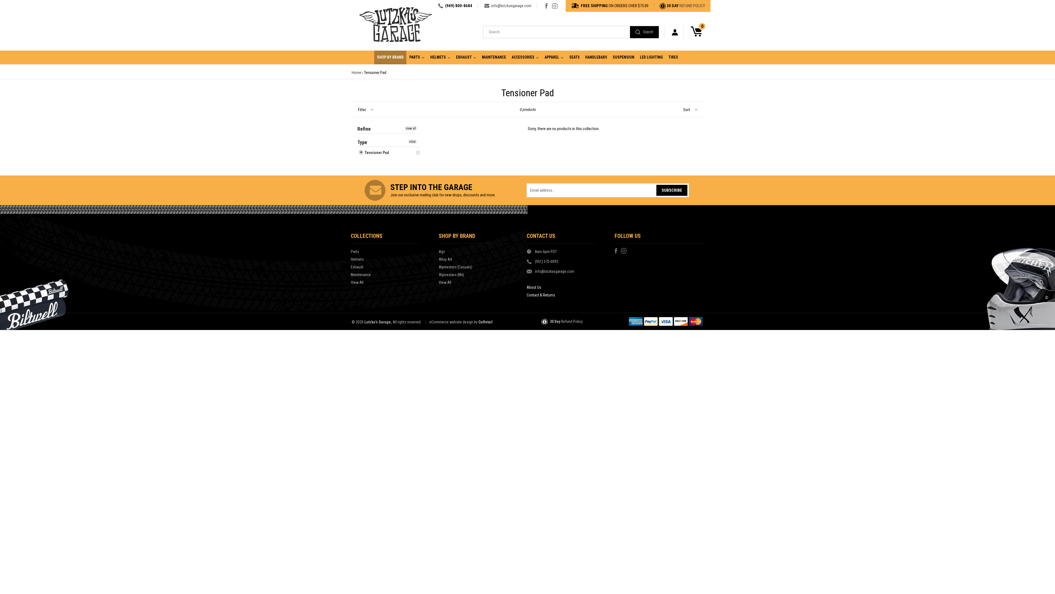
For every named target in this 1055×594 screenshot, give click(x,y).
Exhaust (357, 267)
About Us (534, 287)
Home (356, 72)
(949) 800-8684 (458, 5)
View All (357, 282)
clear (412, 142)
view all (411, 128)
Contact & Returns (541, 295)
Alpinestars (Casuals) (455, 267)
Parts (355, 251)
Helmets (357, 259)
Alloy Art (445, 259)
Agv (442, 251)
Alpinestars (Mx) (451, 275)
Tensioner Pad (376, 152)
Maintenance (361, 275)
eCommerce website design (451, 322)
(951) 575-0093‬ (546, 261)
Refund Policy (692, 5)
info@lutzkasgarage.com (511, 5)
